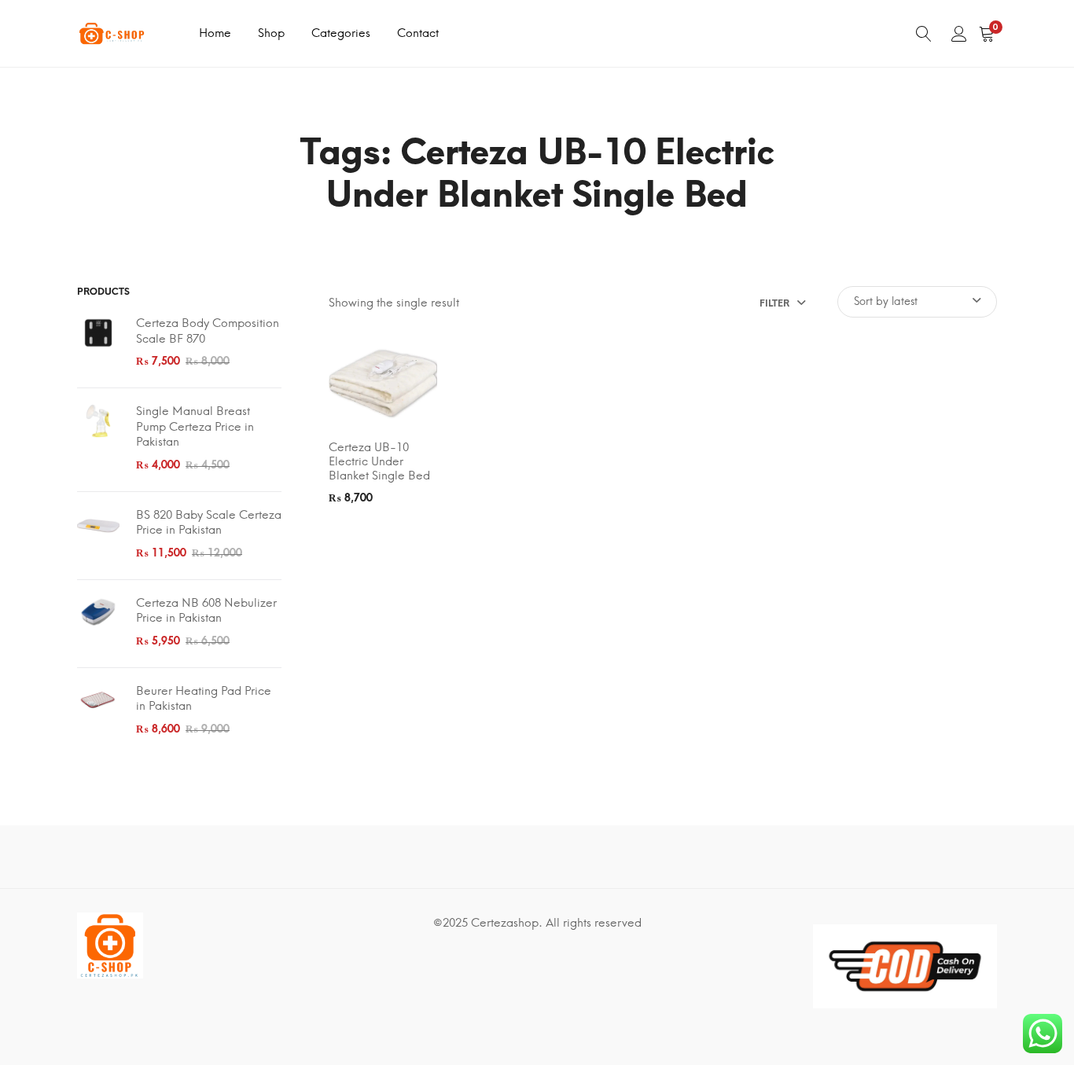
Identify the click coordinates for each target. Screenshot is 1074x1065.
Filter (774, 303)
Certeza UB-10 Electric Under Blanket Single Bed (379, 461)
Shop (271, 33)
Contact (418, 33)
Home (215, 33)
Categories (340, 33)
